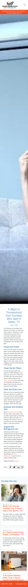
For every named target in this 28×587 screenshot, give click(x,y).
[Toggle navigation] (24, 4)
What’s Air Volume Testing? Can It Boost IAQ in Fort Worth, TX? (13, 508)
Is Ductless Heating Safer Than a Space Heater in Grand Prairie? (13, 577)
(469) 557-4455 (7, 584)
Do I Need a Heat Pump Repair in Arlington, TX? (13, 533)
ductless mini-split (13, 412)
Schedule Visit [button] (21, 584)
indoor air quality (9, 380)
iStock (17, 461)
